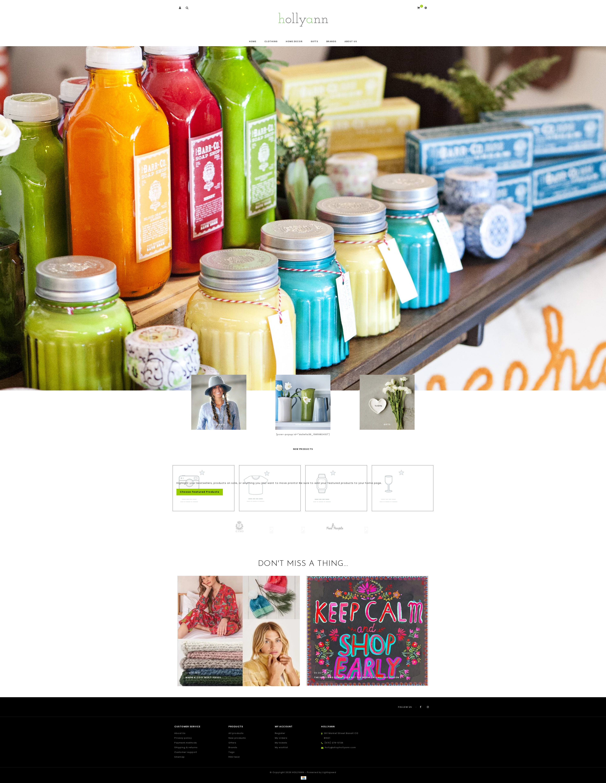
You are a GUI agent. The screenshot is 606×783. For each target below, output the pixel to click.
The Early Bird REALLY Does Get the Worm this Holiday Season (356, 677)
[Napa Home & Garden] (335, 526)
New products (237, 737)
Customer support (185, 752)
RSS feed (234, 756)
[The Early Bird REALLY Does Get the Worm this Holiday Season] (367, 630)
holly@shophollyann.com (340, 747)
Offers (232, 742)
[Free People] (240, 526)
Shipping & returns (185, 747)
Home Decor (294, 41)
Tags (232, 752)
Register (280, 733)
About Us (351, 41)
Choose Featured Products (199, 491)
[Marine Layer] (303, 526)
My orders (281, 737)
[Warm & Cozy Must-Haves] (239, 630)
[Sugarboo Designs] (366, 526)
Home (252, 41)
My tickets (281, 742)
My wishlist (281, 747)
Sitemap (179, 756)
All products (236, 733)
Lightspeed (329, 772)
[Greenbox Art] (271, 529)
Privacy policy (183, 737)
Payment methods (185, 742)
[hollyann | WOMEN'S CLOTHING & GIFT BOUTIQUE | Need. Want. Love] (303, 18)
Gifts (314, 41)
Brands (331, 41)
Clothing (271, 41)
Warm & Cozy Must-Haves (203, 677)
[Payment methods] (303, 777)
